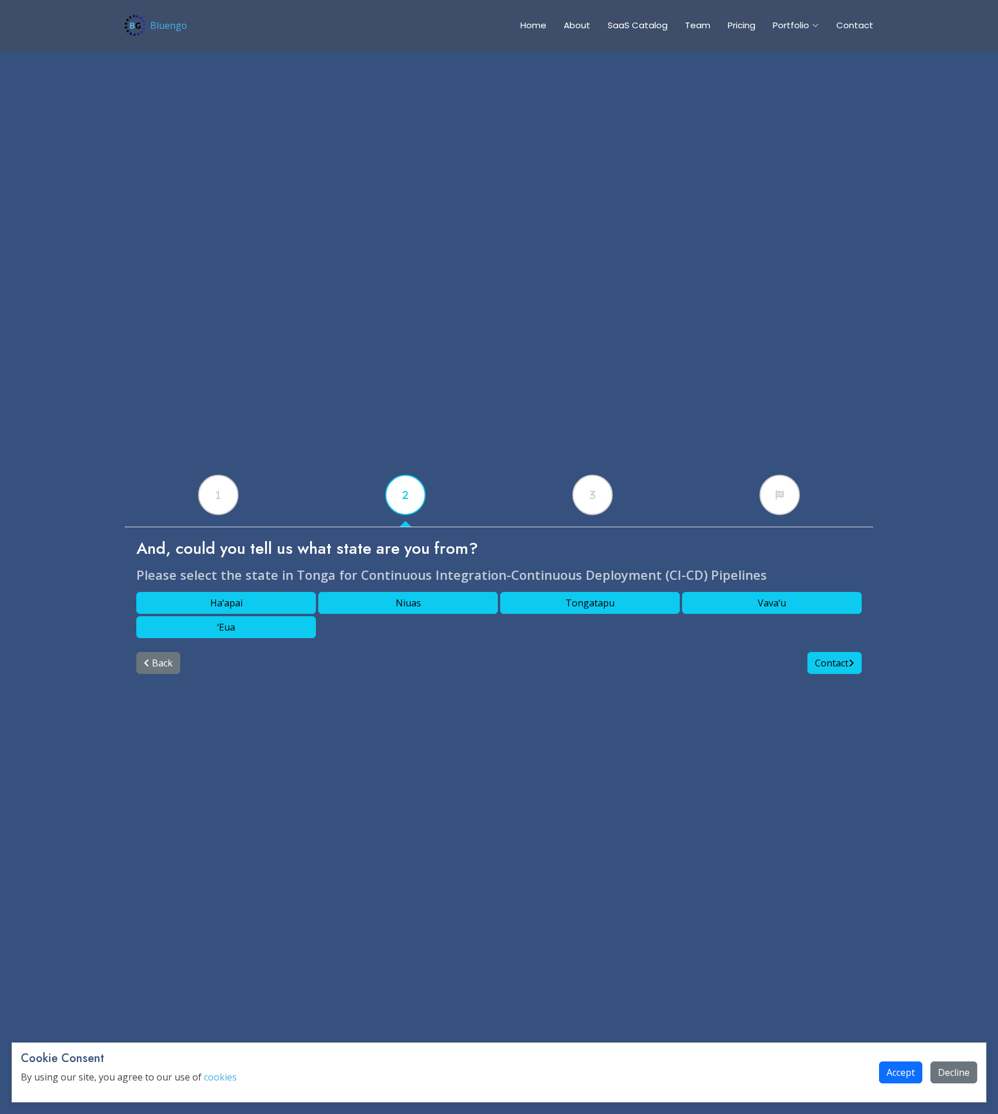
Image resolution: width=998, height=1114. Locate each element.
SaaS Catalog (638, 25)
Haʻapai (226, 603)
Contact (854, 25)
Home (533, 25)
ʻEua (226, 627)
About (577, 25)
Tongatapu (590, 603)
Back (161, 663)
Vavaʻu (772, 603)
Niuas (408, 603)
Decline (954, 1072)
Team (697, 25)
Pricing (741, 25)
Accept (901, 1072)
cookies (220, 1077)
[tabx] (218, 495)
